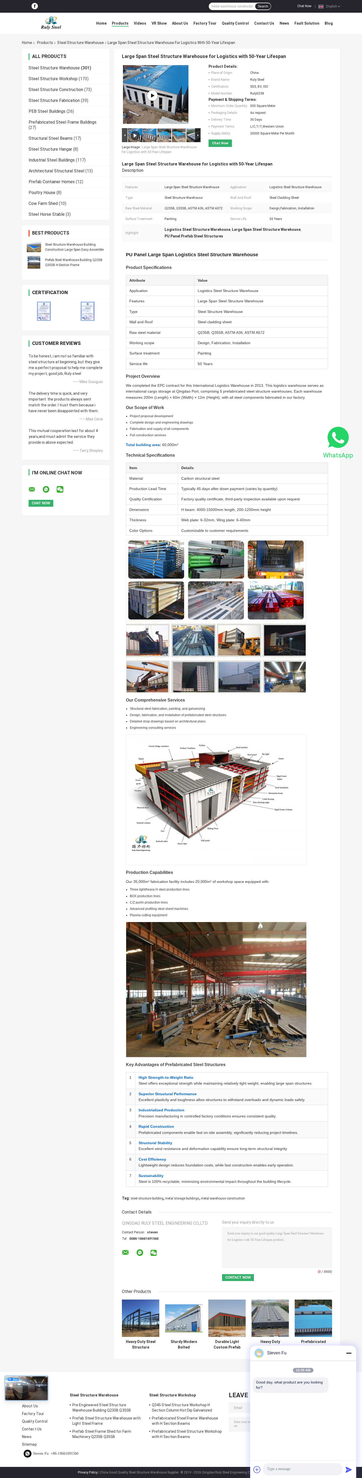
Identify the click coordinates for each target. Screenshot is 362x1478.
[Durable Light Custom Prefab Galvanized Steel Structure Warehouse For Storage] (227, 1318)
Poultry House (42, 192)
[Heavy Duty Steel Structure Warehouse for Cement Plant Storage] (140, 1318)
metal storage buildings (182, 1198)
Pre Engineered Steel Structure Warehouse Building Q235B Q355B (101, 1407)
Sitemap (29, 1444)
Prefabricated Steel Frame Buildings (62, 122)
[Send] (349, 1469)
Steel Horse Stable (47, 214)
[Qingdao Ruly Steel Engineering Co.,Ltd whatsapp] (49, 489)
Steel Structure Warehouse (80, 43)
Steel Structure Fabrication (54, 100)
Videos (140, 23)
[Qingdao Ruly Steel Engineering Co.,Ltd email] (35, 489)
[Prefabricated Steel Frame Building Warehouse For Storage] (313, 1318)
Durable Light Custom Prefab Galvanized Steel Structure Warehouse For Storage (227, 1345)
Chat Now (304, 6)
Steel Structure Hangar (50, 149)
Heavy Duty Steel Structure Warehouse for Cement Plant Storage (141, 1345)
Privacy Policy (88, 1472)
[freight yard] (152, 95)
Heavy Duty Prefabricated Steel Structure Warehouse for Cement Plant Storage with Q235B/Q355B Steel (270, 1345)
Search (263, 6)
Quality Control (235, 23)
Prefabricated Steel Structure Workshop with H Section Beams (187, 1434)
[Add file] (257, 1469)
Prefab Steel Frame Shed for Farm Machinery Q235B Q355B (101, 1434)
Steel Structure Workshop (53, 78)
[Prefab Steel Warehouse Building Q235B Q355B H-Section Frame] (34, 262)
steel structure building (147, 1198)
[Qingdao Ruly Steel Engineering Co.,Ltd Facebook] (34, 6)
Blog (329, 23)
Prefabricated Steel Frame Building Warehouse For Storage (313, 1345)
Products (120, 23)
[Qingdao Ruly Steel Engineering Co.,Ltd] (51, 23)
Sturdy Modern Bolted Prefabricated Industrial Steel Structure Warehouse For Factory (183, 1345)
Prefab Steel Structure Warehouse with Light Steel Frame (106, 1421)
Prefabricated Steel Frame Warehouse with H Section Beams (185, 1421)
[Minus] (349, 1353)
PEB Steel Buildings (47, 111)
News (284, 23)
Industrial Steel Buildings (52, 160)
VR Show (159, 23)
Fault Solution (306, 23)
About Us (180, 23)
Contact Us (264, 23)
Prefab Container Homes (52, 181)
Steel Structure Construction (56, 89)
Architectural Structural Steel (56, 170)
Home (101, 23)
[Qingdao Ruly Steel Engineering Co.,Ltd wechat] (63, 489)
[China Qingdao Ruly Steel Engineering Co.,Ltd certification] (44, 311)
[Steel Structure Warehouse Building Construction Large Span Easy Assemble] (34, 247)
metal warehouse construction (223, 1198)
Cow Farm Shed (43, 203)
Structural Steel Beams (51, 138)
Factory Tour (205, 23)
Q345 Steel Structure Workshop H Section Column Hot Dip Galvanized (182, 1407)
